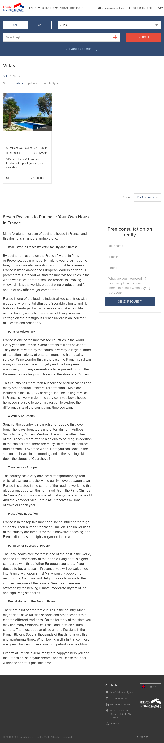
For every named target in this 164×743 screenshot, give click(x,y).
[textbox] (64, 37)
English (151, 686)
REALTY (32, 8)
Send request (130, 302)
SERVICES (48, 8)
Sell (15, 25)
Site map (115, 723)
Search (143, 37)
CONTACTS (76, 8)
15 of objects (146, 197)
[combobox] (109, 25)
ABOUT (64, 8)
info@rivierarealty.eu (113, 8)
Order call (143, 737)
